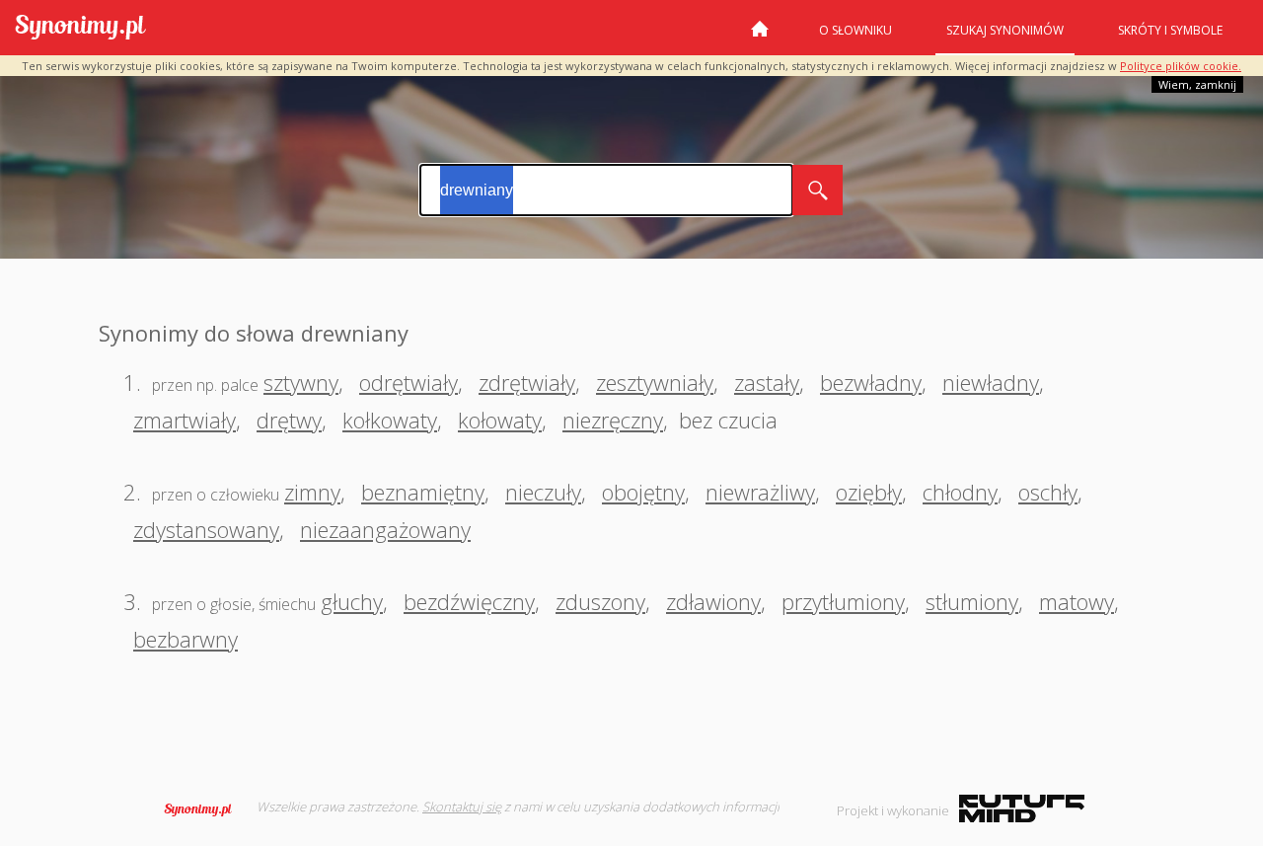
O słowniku (855, 30)
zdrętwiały (527, 382)
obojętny (643, 491)
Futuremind (1021, 808)
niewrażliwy (760, 491)
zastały (766, 382)
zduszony (600, 601)
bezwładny (871, 382)
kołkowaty (389, 419)
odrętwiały (408, 382)
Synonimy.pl (80, 28)
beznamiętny (422, 491)
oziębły (869, 491)
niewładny (990, 382)
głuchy (352, 601)
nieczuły (543, 491)
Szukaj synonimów (1005, 30)
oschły (1047, 491)
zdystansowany (206, 529)
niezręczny (612, 419)
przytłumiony (843, 601)
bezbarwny (185, 639)
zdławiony (713, 601)
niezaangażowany (385, 529)
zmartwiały (184, 419)
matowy (1076, 601)
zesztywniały (654, 382)
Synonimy (204, 809)
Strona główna (760, 36)
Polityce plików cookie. (1180, 65)
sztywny (300, 382)
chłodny (960, 491)
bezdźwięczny (469, 601)
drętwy (289, 419)
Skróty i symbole (1170, 30)
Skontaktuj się (461, 806)
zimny (312, 491)
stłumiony (972, 601)
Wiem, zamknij (1197, 84)
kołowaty (500, 419)
